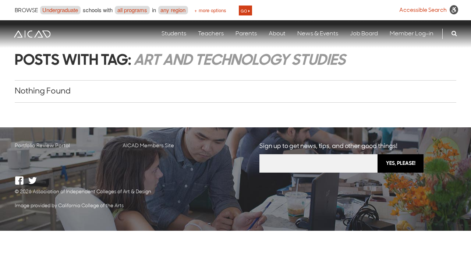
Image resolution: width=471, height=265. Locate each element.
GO (244, 11)
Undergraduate (60, 10)
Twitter (32, 180)
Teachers (211, 34)
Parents (246, 34)
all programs (132, 10)
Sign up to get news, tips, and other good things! (328, 146)
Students (174, 34)
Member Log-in (411, 34)
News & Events (317, 34)
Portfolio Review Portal (42, 146)
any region (172, 10)
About (277, 34)
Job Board (364, 34)
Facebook (19, 180)
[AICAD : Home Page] (32, 34)
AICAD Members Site (148, 146)
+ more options (210, 10)
